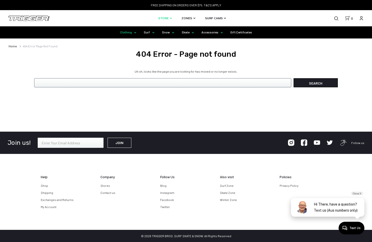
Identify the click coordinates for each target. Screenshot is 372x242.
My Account (48, 207)
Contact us (107, 192)
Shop (44, 185)
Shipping (47, 192)
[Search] (336, 18)
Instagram (167, 192)
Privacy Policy (289, 185)
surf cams (214, 18)
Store (163, 18)
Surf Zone (227, 185)
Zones (187, 18)
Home (13, 46)
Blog (163, 185)
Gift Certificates (241, 32)
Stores (105, 185)
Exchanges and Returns (57, 199)
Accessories (210, 32)
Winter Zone (228, 199)
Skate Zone (227, 192)
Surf (147, 32)
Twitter (165, 207)
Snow (166, 32)
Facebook (167, 199)
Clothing (126, 32)
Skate (186, 32)
